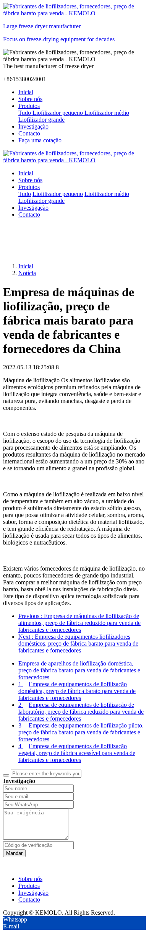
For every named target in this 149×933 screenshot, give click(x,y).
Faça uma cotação (40, 140)
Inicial (25, 92)
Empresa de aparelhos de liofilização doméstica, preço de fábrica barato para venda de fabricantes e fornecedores (79, 670)
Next (78, 643)
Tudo (25, 112)
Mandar (14, 853)
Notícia (27, 273)
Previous (79, 623)
